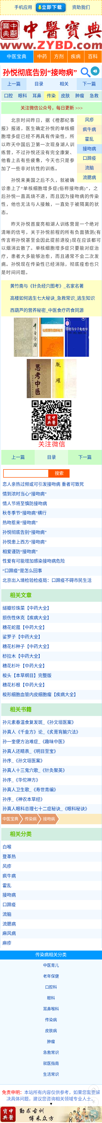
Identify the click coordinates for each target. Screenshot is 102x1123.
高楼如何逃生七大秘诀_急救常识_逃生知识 (52, 298)
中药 (42, 56)
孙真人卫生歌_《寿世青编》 (30, 789)
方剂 (59, 56)
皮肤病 (51, 1031)
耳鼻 (36, 95)
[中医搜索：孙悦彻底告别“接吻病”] (84, 72)
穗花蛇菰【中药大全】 (24, 627)
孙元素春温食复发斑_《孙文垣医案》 (39, 722)
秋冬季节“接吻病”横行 (24, 513)
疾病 (76, 56)
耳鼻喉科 (51, 1009)
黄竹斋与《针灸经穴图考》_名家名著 (47, 286)
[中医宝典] (51, 48)
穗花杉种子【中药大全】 (26, 646)
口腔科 (51, 987)
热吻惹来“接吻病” (20, 522)
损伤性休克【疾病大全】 (26, 617)
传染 (51, 95)
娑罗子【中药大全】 (22, 636)
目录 (38, 84)
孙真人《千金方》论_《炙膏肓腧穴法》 (41, 732)
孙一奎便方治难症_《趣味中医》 (34, 741)
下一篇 (89, 84)
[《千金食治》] (26, 355)
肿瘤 (79, 95)
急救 (94, 95)
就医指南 (51, 1063)
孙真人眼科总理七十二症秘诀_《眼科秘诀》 (45, 808)
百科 (93, 56)
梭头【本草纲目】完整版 (26, 675)
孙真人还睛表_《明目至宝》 (30, 751)
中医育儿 (51, 965)
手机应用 (24, 7)
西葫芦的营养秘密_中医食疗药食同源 (47, 310)
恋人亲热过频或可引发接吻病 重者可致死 (43, 484)
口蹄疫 (89, 158)
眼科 (22, 95)
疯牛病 (89, 129)
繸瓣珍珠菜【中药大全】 (26, 608)
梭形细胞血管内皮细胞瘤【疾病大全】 (40, 694)
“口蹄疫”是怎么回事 (22, 570)
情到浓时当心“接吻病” (24, 494)
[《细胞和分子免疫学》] (77, 355)
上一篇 (14, 84)
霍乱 (89, 139)
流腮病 (89, 177)
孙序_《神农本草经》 (23, 799)
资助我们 (81, 7)
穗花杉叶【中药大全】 (24, 665)
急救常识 (51, 1052)
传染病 (31, 819)
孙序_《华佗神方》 (21, 780)
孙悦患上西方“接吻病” (24, 542)
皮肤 (65, 95)
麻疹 (6, 943)
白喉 (6, 847)
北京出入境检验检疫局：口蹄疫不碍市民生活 (47, 580)
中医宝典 (16, 56)
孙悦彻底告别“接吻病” (24, 532)
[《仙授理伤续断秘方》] (51, 355)
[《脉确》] (64, 396)
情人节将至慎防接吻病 (24, 503)
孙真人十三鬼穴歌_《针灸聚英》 (34, 770)
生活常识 (51, 1074)
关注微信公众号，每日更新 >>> (52, 108)
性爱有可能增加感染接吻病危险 (33, 561)
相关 (64, 84)
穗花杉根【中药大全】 (24, 685)
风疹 (89, 119)
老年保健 (51, 976)
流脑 (89, 167)
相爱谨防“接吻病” (20, 551)
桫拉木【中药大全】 (22, 656)
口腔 (8, 95)
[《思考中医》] (39, 396)
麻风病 (9, 933)
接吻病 (89, 148)
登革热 (9, 856)
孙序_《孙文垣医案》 (23, 760)
